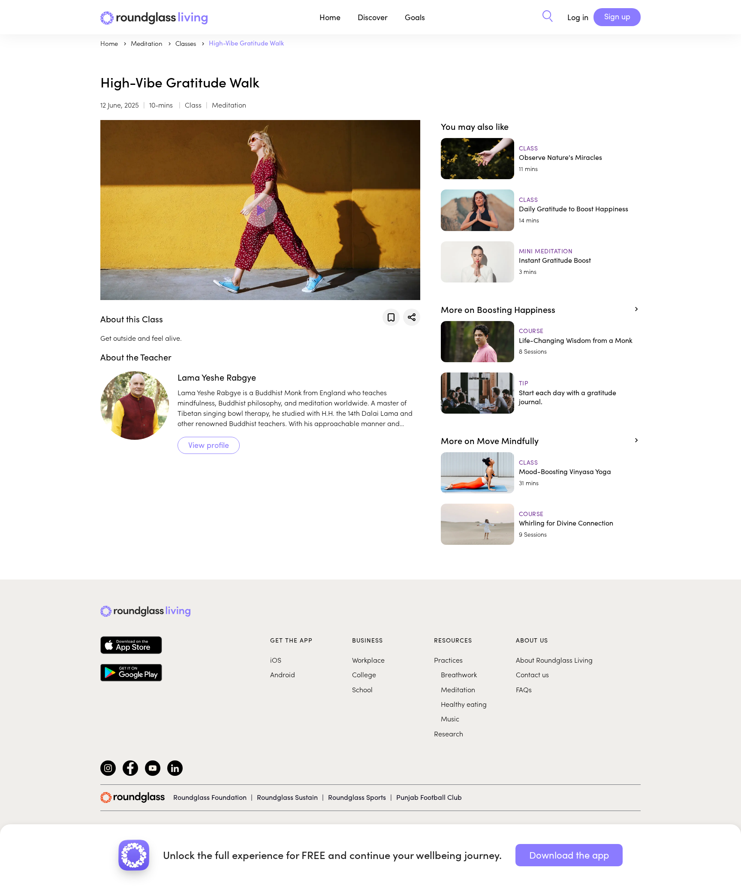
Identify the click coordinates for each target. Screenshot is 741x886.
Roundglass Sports (357, 797)
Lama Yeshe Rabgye (217, 377)
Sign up (617, 16)
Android (282, 674)
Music (450, 718)
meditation (147, 43)
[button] (547, 17)
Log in (577, 17)
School (362, 689)
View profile (208, 445)
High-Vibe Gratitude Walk (246, 43)
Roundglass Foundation (210, 797)
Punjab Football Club (429, 797)
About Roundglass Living (554, 659)
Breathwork (459, 674)
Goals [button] (415, 17)
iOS (275, 659)
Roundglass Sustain (287, 797)
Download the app (569, 854)
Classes (186, 43)
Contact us (532, 674)
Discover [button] (373, 17)
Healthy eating (464, 704)
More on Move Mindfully (490, 440)
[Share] (411, 317)
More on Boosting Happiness (498, 309)
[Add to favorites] (391, 317)
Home (329, 17)
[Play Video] (260, 210)
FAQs (524, 689)
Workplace (368, 659)
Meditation (458, 689)
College (364, 674)
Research (448, 733)
